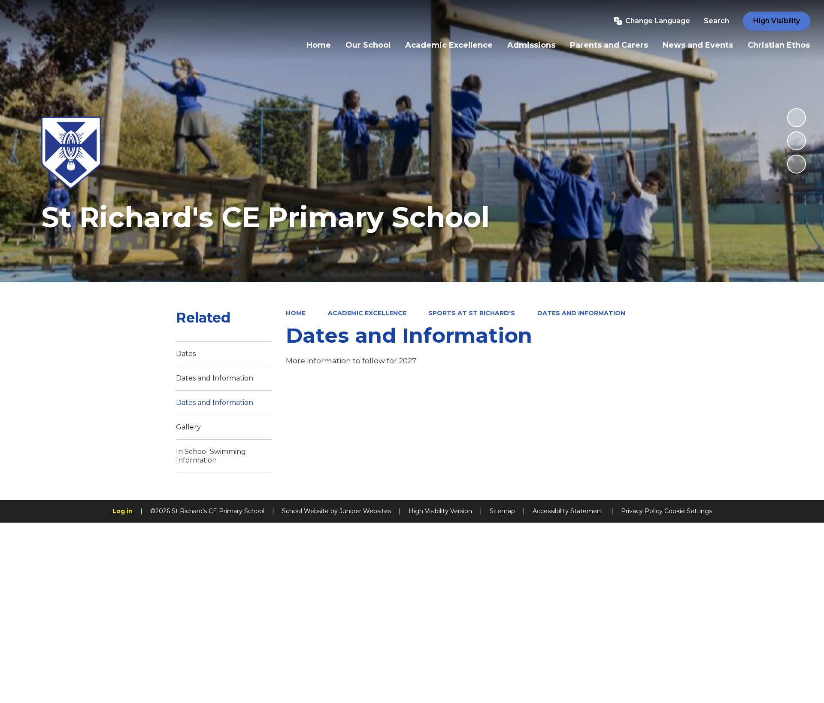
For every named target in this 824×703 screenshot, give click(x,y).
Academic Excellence (367, 313)
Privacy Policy (642, 511)
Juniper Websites (365, 511)
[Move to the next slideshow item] (796, 164)
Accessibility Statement (568, 511)
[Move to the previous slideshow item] (796, 140)
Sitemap (502, 511)
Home (296, 313)
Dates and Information (581, 313)
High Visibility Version (440, 511)
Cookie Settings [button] (688, 511)
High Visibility (776, 21)
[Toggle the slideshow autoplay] (796, 117)
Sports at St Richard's (471, 313)
